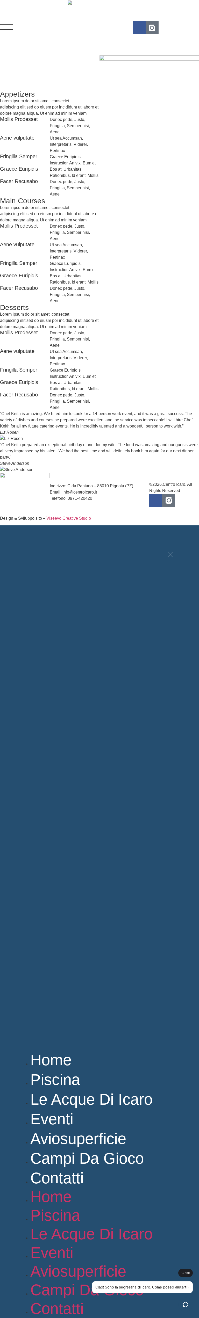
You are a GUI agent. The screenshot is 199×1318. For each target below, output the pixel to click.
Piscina (55, 1079)
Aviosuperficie (78, 1138)
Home (51, 1060)
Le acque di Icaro (91, 1099)
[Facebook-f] (139, 27)
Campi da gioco (87, 1158)
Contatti (57, 1178)
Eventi (51, 1119)
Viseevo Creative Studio (68, 518)
